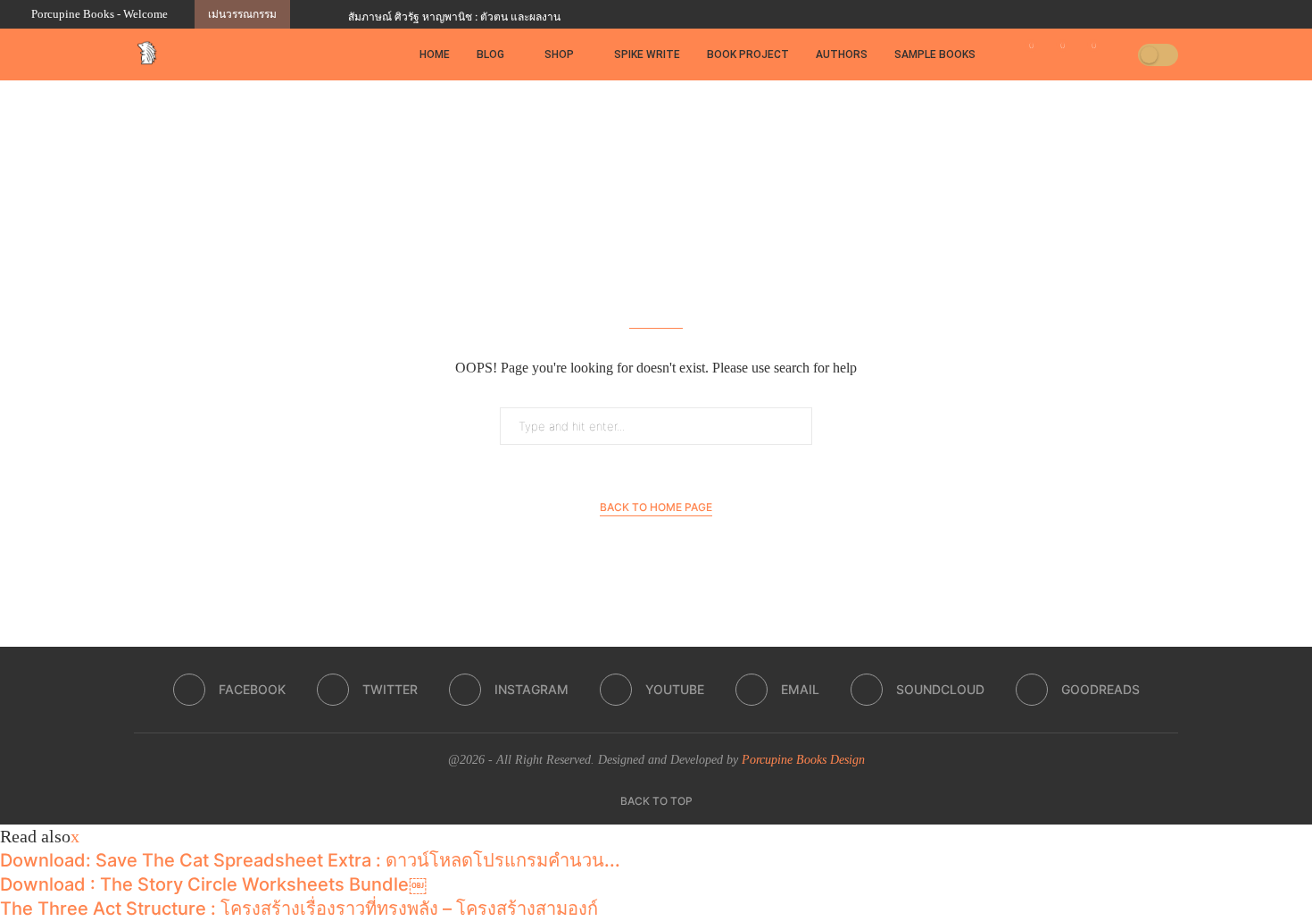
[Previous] (307, 14)
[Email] (1235, 14)
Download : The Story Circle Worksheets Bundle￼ (213, 884)
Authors (842, 54)
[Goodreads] (1276, 14)
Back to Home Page (656, 507)
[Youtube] (1214, 14)
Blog (490, 54)
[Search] (1118, 54)
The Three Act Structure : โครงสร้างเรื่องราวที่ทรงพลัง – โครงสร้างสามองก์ (299, 908)
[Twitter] (1173, 14)
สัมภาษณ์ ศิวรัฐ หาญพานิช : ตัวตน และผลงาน (454, 16)
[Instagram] (1194, 14)
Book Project (748, 54)
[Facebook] (1153, 14)
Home (434, 54)
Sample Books (935, 54)
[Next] (331, 14)
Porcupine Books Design (803, 759)
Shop (559, 54)
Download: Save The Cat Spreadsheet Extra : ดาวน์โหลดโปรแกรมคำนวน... (310, 860)
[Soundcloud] (1255, 14)
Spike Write (647, 54)
